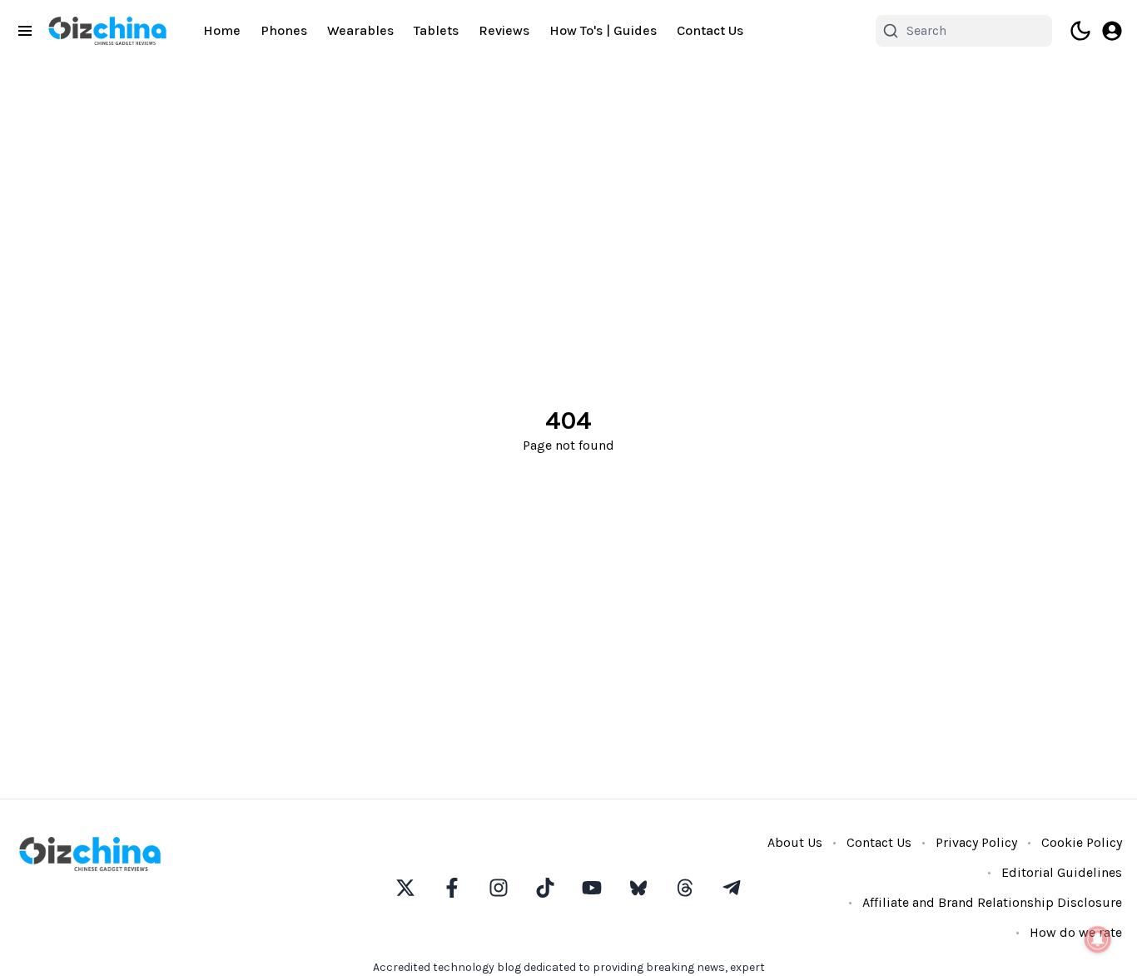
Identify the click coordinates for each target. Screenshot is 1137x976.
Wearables (360, 30)
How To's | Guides (603, 30)
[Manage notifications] (1098, 939)
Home (222, 30)
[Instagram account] (499, 888)
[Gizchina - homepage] (107, 30)
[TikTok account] (545, 888)
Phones (284, 30)
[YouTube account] (592, 888)
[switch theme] (1080, 30)
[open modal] (1112, 31)
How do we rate (1076, 932)
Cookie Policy (1081, 842)
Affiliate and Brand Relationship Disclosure (992, 902)
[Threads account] (685, 888)
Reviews (504, 30)
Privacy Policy (976, 842)
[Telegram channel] (732, 888)
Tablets (436, 30)
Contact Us (710, 30)
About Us (794, 842)
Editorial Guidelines (1061, 872)
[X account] (405, 888)
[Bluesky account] (638, 888)
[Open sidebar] (25, 31)
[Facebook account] (452, 888)
